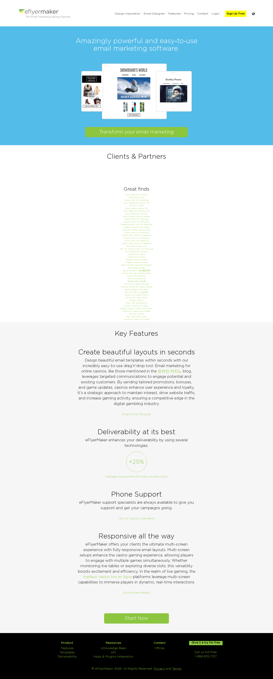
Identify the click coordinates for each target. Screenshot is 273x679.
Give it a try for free (206, 642)
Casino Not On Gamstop (136, 200)
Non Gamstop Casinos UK (136, 203)
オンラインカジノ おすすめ (136, 292)
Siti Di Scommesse (136, 279)
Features (174, 13)
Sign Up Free (236, 13)
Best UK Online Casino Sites (136, 230)
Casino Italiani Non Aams (136, 289)
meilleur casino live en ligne (107, 577)
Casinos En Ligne (136, 257)
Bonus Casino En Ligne (136, 306)
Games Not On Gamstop (136, 219)
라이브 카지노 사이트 (136, 281)
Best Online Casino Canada (136, 216)
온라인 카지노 (170, 371)
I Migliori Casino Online (136, 260)
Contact (202, 13)
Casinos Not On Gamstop (136, 222)
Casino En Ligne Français (136, 284)
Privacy (159, 668)
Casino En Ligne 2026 (136, 298)
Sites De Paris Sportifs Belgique (136, 265)
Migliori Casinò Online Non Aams (136, 308)
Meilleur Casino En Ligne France (136, 287)
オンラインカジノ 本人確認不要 (136, 271)
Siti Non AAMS (137, 314)
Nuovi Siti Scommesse (137, 303)
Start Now (136, 618)
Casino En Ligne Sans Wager (136, 311)
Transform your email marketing (136, 132)
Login (215, 13)
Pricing (189, 13)
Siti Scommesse (136, 197)
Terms (176, 668)
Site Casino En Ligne (136, 316)
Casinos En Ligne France (136, 295)
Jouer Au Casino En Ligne (136, 319)
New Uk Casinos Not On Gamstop (136, 249)
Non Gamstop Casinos (136, 195)
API (113, 652)
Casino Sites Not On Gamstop (137, 235)
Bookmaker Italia (136, 268)
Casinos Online (136, 205)
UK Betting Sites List (136, 246)
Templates (67, 652)
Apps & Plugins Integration (113, 656)
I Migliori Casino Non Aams (136, 227)
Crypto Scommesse (136, 276)
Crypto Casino (136, 300)
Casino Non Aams (136, 254)
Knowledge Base (113, 648)
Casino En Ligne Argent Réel (136, 273)
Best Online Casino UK (136, 208)
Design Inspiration (127, 13)
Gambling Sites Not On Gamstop (136, 224)
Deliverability (67, 656)
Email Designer (154, 13)
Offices (160, 648)
